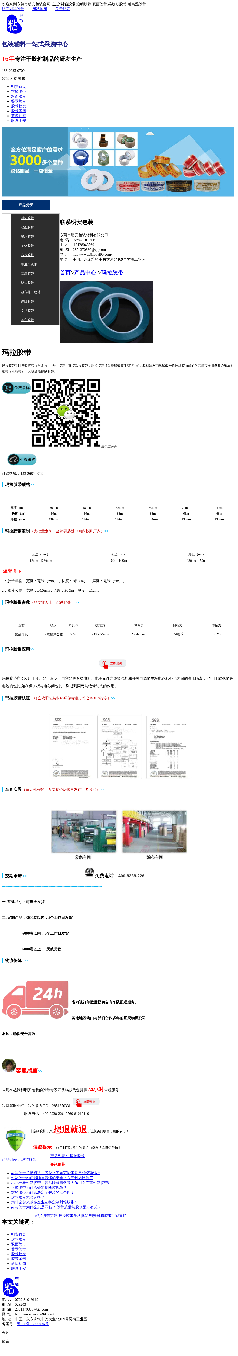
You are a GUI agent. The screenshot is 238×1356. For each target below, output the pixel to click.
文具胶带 (27, 311)
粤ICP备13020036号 (33, 1324)
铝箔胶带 (27, 283)
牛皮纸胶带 (29, 264)
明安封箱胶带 (13, 9)
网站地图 (39, 9)
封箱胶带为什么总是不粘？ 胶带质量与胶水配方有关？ (56, 1207)
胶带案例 (18, 111)
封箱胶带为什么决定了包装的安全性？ (42, 1192)
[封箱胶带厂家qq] (86, 1106)
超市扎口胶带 (30, 292)
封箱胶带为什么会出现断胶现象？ (39, 1188)
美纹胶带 (27, 246)
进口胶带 (27, 301)
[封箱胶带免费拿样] (16, 393)
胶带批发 (18, 106)
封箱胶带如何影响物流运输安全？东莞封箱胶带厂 (52, 1178)
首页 (65, 273)
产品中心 (85, 273)
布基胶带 (27, 255)
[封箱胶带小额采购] (22, 464)
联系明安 (18, 121)
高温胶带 (27, 273)
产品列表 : (19, 1159)
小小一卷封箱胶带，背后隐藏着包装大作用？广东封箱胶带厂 (61, 1183)
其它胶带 (27, 320)
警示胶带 (18, 101)
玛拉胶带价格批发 (73, 1216)
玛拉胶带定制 (46, 1216)
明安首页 (18, 87)
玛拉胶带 (112, 273)
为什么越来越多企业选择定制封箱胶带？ (44, 1202)
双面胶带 (18, 96)
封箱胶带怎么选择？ (28, 1197)
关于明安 (62, 9)
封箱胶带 (18, 91)
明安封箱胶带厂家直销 (107, 1216)
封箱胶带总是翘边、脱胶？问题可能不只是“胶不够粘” (55, 1173)
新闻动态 (18, 116)
